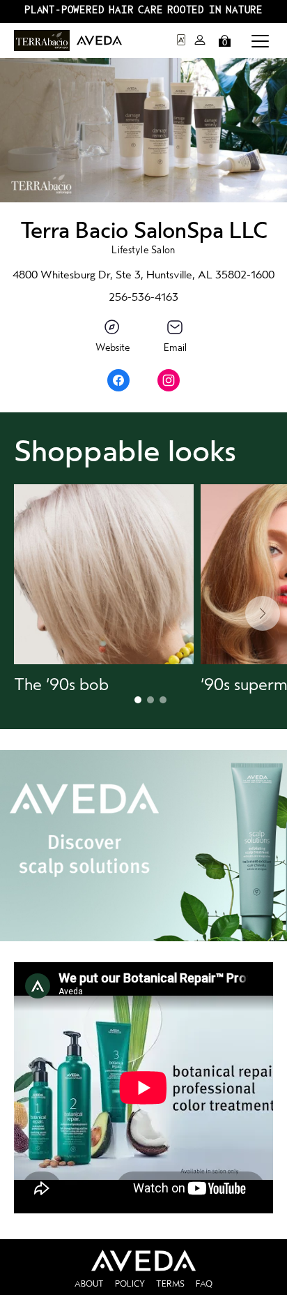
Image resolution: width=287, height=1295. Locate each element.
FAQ (204, 1284)
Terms (170, 1284)
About (89, 1284)
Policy (130, 1284)
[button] (260, 40)
